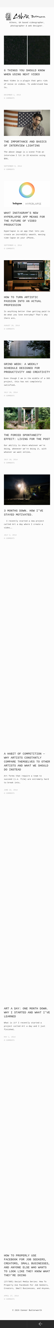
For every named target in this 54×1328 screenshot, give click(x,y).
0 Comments (9, 98)
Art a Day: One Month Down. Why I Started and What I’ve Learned (27, 1012)
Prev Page (40, 1324)
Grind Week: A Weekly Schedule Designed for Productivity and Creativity (27, 368)
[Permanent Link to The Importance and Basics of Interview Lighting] (27, 134)
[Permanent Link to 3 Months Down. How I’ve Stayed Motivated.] (27, 503)
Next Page (13, 1324)
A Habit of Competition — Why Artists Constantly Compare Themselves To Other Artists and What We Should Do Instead (27, 761)
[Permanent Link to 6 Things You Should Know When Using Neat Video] (27, 63)
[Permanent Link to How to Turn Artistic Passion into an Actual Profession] (27, 290)
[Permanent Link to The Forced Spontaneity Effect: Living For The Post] (27, 428)
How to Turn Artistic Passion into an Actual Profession (22, 301)
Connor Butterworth (31, 1310)
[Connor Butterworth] (27, 19)
